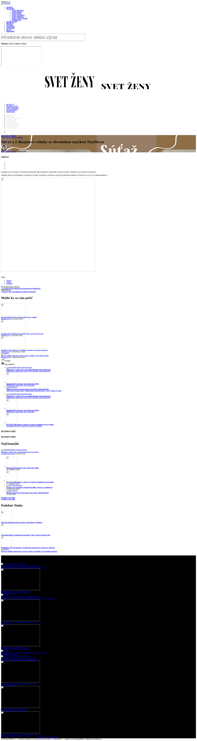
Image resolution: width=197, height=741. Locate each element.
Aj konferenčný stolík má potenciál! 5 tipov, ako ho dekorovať (25, 535)
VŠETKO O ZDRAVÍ (13, 124)
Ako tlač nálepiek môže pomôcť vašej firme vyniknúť (21, 522)
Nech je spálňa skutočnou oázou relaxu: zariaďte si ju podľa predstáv (29, 551)
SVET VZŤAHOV (18, 15)
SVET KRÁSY (17, 12)
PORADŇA (10, 26)
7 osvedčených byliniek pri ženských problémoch (20, 288)
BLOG (8, 30)
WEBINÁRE (10, 116)
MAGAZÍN (10, 9)
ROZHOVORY (11, 22)
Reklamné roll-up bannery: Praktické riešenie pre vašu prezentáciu (28, 548)
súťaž (14, 137)
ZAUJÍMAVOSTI (44, 371)
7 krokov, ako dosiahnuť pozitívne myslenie (18, 292)
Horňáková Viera (8, 151)
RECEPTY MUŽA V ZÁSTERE (32, 426)
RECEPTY (10, 23)
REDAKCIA (5, 319)
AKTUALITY (5, 624)
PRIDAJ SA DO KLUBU (14, 118)
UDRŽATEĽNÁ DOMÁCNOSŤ (35, 391)
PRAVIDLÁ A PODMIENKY (48, 737)
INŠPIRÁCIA (16, 20)
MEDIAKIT (10, 31)
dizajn (8, 137)
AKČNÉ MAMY (11, 120)
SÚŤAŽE (9, 25)
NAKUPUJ (9, 115)
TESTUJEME (10, 126)
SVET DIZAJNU (18, 10)
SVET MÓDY (17, 14)
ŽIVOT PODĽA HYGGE (53, 391)
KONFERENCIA (11, 123)
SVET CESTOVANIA (19, 18)
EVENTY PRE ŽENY (12, 128)
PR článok (13, 654)
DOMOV (9, 7)
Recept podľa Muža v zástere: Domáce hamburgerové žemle (30, 424)
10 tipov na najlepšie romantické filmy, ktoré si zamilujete (29, 487)
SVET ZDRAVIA (18, 17)
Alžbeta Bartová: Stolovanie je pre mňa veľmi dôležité (27, 389)
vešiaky (20, 137)
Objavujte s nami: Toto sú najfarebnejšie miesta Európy (28, 370)
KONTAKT (10, 28)
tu (107, 175)
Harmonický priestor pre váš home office (22, 384)
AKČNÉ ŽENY (11, 110)
